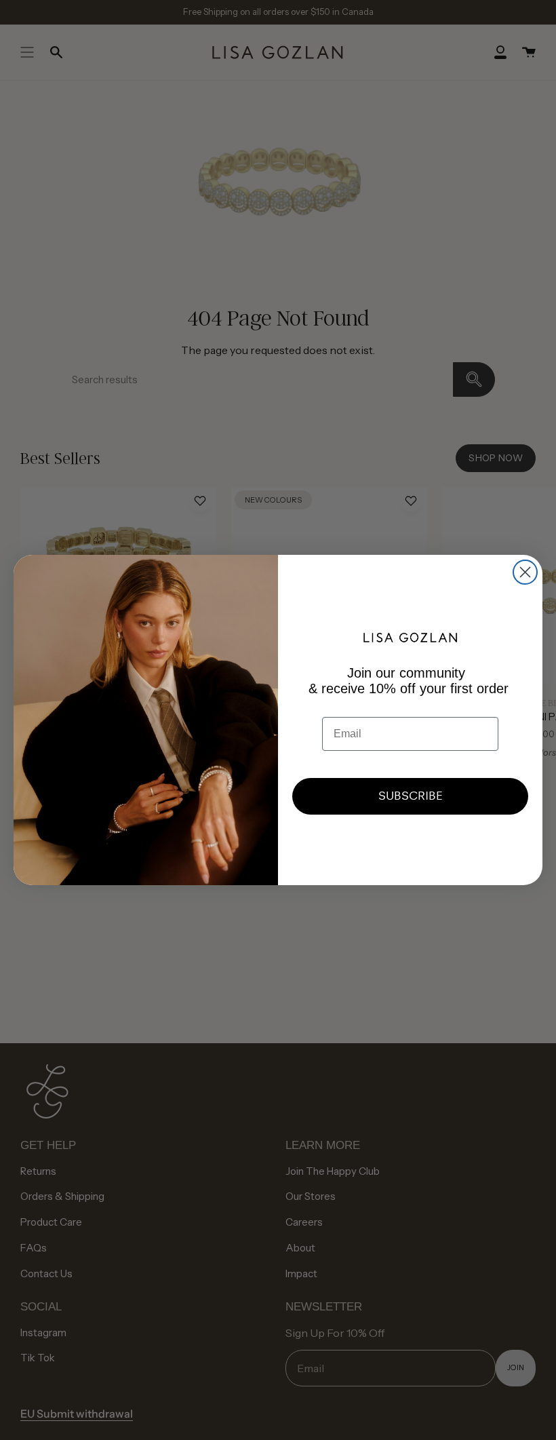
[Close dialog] (525, 572)
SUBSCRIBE (410, 796)
